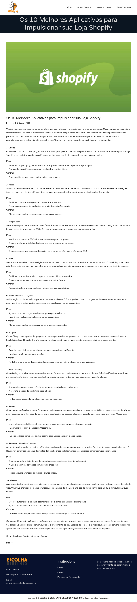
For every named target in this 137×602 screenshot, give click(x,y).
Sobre (60, 568)
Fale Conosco (124, 7)
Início (69, 7)
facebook (17, 536)
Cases (60, 572)
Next (8, 542)
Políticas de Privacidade (68, 577)
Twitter (26, 536)
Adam (11, 123)
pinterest (35, 536)
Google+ (44, 536)
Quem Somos (84, 7)
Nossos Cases (104, 7)
